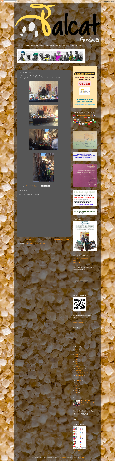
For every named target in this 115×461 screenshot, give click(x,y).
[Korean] (83, 124)
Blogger (81, 457)
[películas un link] (84, 122)
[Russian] (91, 122)
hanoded (63, 457)
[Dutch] (77, 122)
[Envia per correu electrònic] (42, 186)
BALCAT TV (76, 260)
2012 (76, 390)
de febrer (79, 380)
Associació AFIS (77, 262)
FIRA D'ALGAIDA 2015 (82, 372)
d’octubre (79, 370)
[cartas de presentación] (84, 120)
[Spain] (75, 120)
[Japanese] (79, 124)
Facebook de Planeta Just (80, 258)
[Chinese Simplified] (89, 124)
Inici (43, 239)
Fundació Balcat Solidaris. (80, 320)
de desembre (80, 368)
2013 (76, 388)
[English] (74, 115)
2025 (76, 349)
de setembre (80, 375)
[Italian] (93, 120)
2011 (76, 393)
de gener (79, 382)
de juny (78, 378)
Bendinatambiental (78, 322)
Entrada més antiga (61, 239)
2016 (76, 363)
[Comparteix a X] (45, 186)
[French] (94, 115)
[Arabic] (86, 124)
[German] (86, 117)
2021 (76, 352)
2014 (76, 385)
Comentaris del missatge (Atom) (36, 243)
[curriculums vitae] (85, 115)
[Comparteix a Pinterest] (49, 186)
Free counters (77, 450)
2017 (76, 361)
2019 (76, 356)
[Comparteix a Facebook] (47, 186)
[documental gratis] (92, 117)
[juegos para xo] (74, 122)
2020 (76, 354)
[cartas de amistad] (79, 117)
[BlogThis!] (44, 186)
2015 (76, 366)
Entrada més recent (26, 239)
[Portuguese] (95, 122)
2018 (76, 359)
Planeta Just (86, 400)
